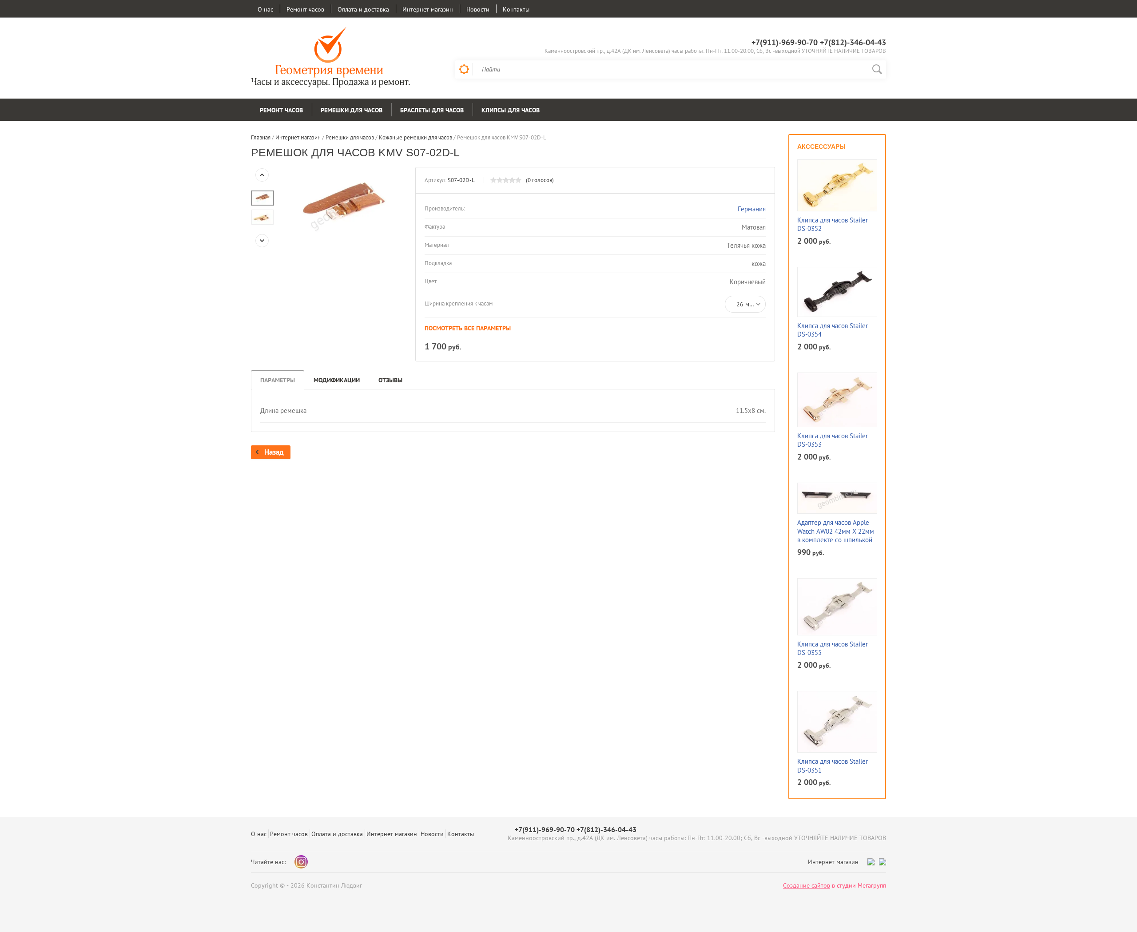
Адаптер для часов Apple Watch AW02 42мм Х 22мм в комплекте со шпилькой (835, 531)
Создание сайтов (806, 885)
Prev (262, 175)
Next (262, 240)
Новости (477, 9)
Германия (752, 209)
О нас (265, 9)
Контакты (516, 9)
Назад (274, 452)
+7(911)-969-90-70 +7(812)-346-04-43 (818, 42)
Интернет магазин (427, 9)
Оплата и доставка (363, 9)
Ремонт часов (305, 9)
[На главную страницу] (331, 58)
